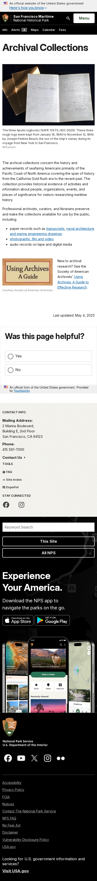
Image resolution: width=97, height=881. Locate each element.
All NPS (49, 552)
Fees (62, 30)
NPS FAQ (9, 818)
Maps (35, 30)
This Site (48, 541)
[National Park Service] (5, 18)
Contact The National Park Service (29, 811)
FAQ (8, 472)
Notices (8, 804)
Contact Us (12, 457)
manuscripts (55, 229)
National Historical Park (33, 18)
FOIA (6, 797)
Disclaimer (10, 832)
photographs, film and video (32, 239)
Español (12, 487)
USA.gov (9, 847)
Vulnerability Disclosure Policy (25, 840)
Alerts (18, 30)
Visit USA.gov (15, 871)
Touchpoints (22, 390)
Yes (18, 356)
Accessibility (11, 783)
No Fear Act (11, 825)
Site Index (13, 479)
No (18, 369)
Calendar (48, 30)
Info (5, 30)
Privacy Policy (13, 790)
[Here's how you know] (48, 6)
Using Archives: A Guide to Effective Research (73, 282)
